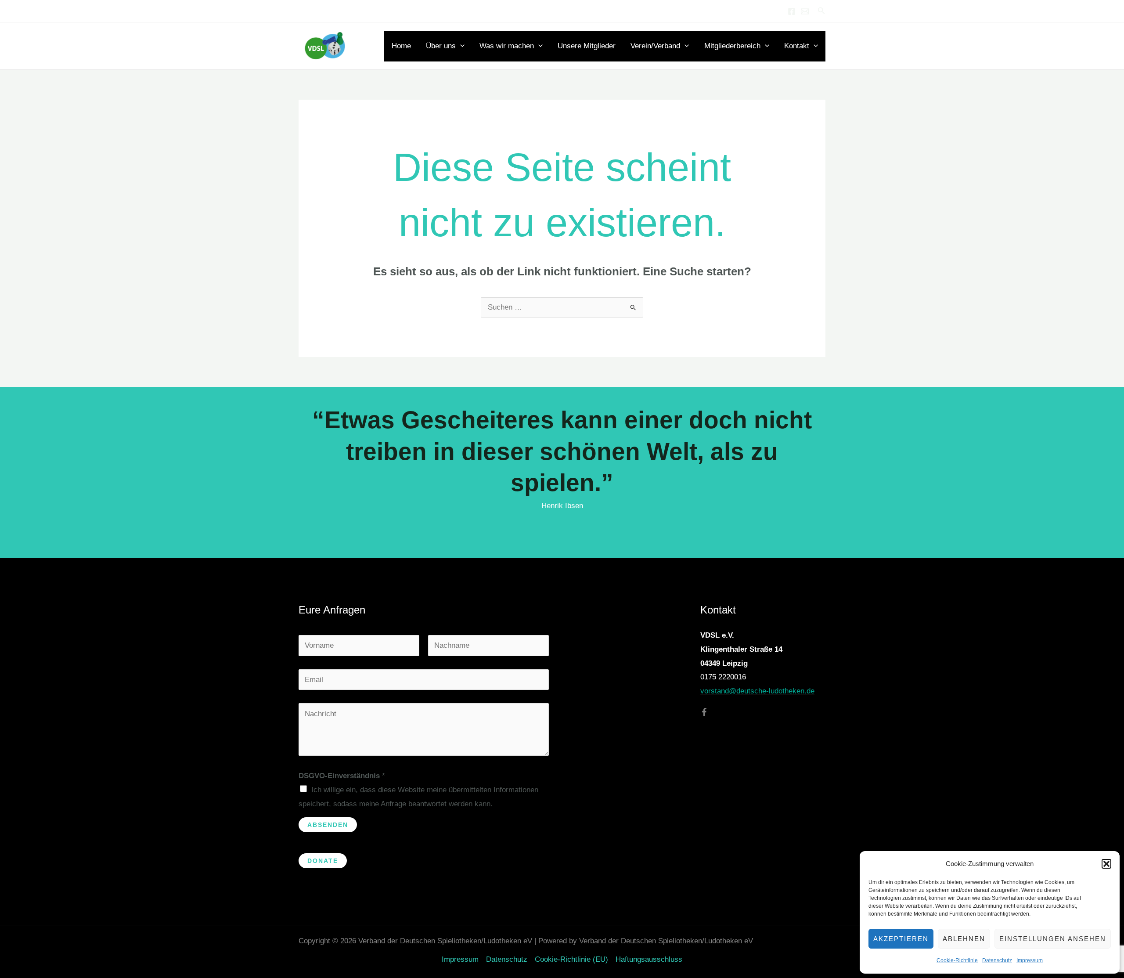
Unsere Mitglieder (587, 46)
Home (401, 46)
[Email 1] (805, 11)
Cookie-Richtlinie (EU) (571, 959)
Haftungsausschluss (649, 959)
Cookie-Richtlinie (957, 960)
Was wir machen (506, 46)
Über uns (441, 46)
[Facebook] (792, 11)
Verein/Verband (655, 46)
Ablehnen (964, 938)
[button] (1106, 863)
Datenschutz (997, 960)
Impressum (1029, 960)
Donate (322, 860)
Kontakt (796, 46)
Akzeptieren (901, 938)
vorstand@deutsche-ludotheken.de (757, 691)
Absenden (327, 824)
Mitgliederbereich (732, 46)
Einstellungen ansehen (1052, 938)
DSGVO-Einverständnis (342, 776)
